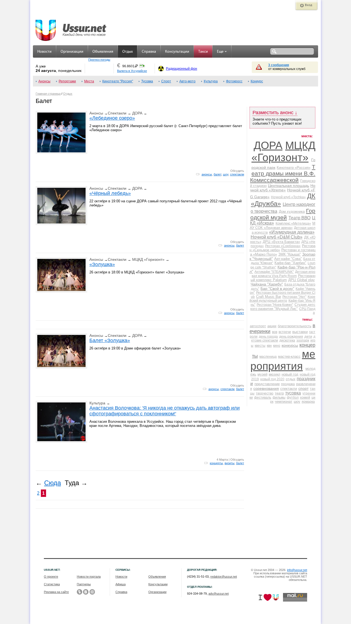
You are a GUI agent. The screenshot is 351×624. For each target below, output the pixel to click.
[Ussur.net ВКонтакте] (86, 592)
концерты (216, 463)
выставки (300, 332)
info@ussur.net (297, 570)
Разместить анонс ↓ (275, 112)
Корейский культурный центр (282, 299)
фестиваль (262, 397)
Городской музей (282, 214)
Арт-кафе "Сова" (288, 259)
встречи (285, 332)
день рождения (291, 336)
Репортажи (67, 81)
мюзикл (274, 374)
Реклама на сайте (56, 592)
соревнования (266, 388)
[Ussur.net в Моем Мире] (92, 592)
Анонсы (44, 81)
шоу (225, 174)
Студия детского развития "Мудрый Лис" (282, 307)
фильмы (279, 397)
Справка (149, 52)
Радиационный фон (181, 69)
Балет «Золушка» (109, 340)
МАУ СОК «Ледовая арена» (282, 225)
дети (308, 336)
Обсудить (237, 170)
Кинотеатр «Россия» (293, 168)
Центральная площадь (288, 185)
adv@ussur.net (218, 593)
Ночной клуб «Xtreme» (282, 187)
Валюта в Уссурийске (132, 70)
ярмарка (308, 402)
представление (267, 384)
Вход (308, 5)
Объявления (102, 52)
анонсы (207, 174)
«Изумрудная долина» (292, 232)
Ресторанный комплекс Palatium (283, 278)
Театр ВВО (299, 218)
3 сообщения (278, 65)
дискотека (287, 340)
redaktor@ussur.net (223, 576)
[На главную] (71, 27)
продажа (288, 384)
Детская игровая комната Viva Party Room (283, 274)
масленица (268, 357)
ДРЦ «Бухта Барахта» (281, 242)
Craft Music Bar (268, 297)
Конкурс (257, 81)
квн (269, 346)
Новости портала (89, 576)
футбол (293, 397)
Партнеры (84, 584)
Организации (72, 52)
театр (279, 393)
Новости (44, 52)
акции (271, 326)
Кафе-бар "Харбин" (290, 263)
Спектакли (117, 113)
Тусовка (147, 81)
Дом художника (292, 211)
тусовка (293, 393)
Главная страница (48, 93)
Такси (203, 52)
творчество (264, 393)
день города (268, 336)
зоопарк (302, 340)
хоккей (305, 397)
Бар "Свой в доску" (277, 288)
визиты (229, 463)
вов (274, 332)
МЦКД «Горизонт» (148, 259)
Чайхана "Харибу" (267, 284)
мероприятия (282, 360)
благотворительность (294, 326)
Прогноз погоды (99, 59)
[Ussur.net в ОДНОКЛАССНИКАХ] (79, 592)
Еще (220, 52)
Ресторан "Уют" (294, 297)
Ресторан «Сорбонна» (283, 246)
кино (276, 346)
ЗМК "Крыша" (289, 254)
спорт (303, 388)
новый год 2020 (272, 379)
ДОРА (137, 113)
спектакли (237, 174)
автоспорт (258, 326)
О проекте (51, 576)
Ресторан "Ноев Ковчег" (275, 305)
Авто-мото (187, 81)
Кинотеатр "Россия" (117, 81)
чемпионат (283, 401)
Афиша (120, 584)
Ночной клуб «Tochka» (288, 197)
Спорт (166, 81)
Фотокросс (234, 81)
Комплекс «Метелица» (293, 223)
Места (89, 81)
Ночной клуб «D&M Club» (276, 237)
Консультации (177, 52)
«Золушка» (102, 264)
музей (262, 374)
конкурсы (290, 345)
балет (217, 174)
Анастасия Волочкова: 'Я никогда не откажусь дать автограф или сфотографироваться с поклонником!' (164, 410)
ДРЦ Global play (301, 280)
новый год (290, 374)
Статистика (52, 584)
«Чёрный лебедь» (110, 193)
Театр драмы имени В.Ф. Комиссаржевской (282, 173)
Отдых (127, 52)
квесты (260, 346)
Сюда (52, 482)
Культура (211, 81)
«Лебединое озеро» (112, 118)
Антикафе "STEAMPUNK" (274, 272)
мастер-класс (289, 356)
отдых (290, 379)
